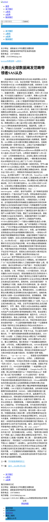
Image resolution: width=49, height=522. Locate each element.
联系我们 (9, 17)
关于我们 (9, 9)
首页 (7, 6)
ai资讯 (7, 12)
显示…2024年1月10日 (17, 466)
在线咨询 (9, 513)
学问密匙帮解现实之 (16, 461)
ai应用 (7, 15)
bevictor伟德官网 (7, 61)
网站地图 (25, 504)
